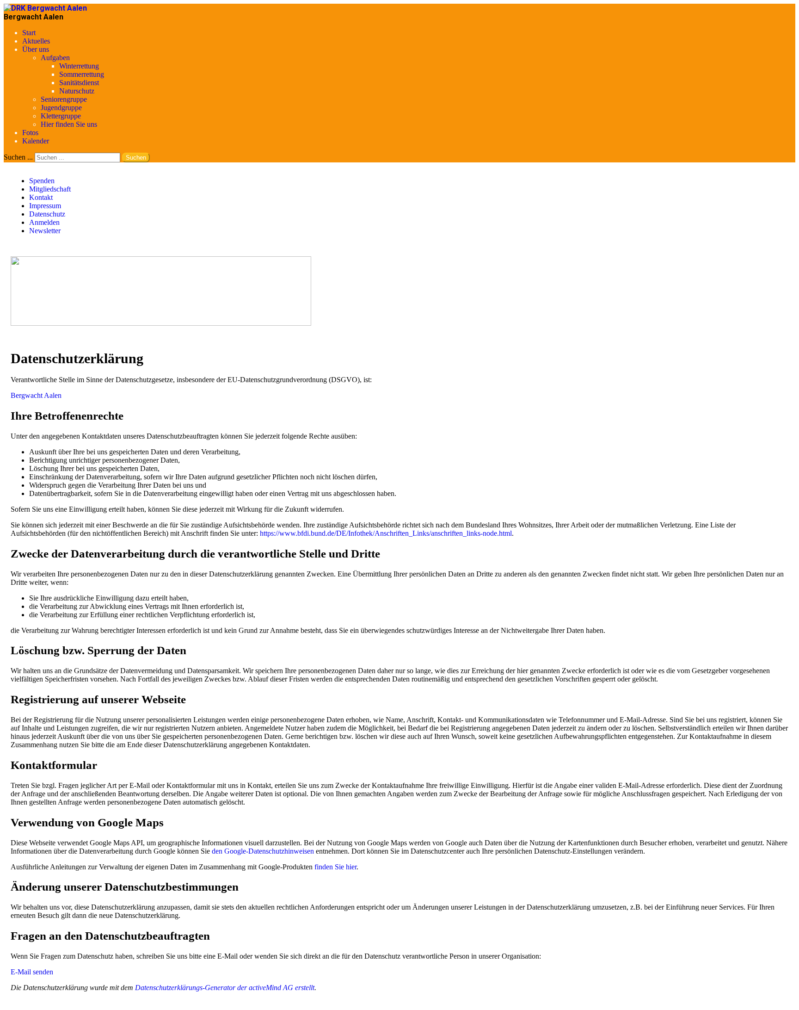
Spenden (42, 181)
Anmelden (44, 222)
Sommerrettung (81, 74)
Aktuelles (36, 41)
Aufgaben (55, 58)
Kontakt (41, 197)
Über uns (35, 49)
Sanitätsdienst (79, 83)
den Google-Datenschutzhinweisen (263, 851)
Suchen (136, 157)
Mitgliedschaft (50, 189)
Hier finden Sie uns (69, 124)
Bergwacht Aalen (36, 395)
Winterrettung (79, 66)
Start (29, 33)
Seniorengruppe (64, 99)
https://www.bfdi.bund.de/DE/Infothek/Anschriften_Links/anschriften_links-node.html (386, 533)
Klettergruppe (61, 116)
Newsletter (45, 231)
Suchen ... (18, 157)
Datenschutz (47, 214)
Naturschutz (76, 91)
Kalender (35, 141)
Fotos (30, 132)
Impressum (45, 206)
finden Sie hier (334, 867)
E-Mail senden (32, 972)
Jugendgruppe (61, 108)
